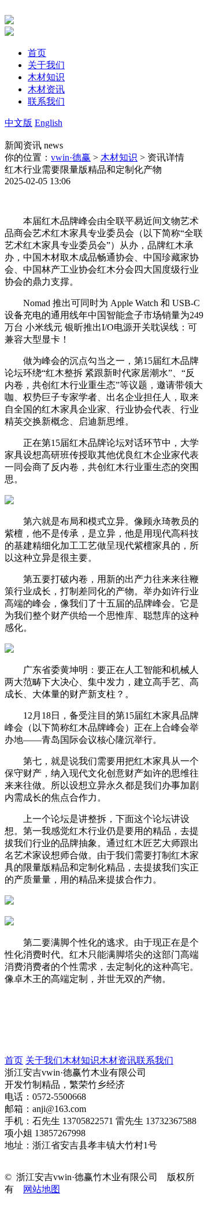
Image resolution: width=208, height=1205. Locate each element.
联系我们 (154, 1060)
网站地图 (41, 1189)
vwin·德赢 (71, 157)
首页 (14, 1060)
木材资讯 (117, 1060)
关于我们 (43, 1060)
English (48, 123)
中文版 (18, 123)
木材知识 (119, 157)
